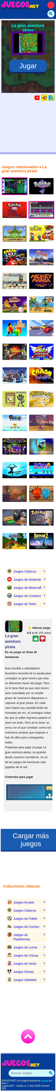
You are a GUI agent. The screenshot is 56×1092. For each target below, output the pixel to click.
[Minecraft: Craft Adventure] (14, 496)
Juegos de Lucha (25, 947)
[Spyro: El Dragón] (41, 259)
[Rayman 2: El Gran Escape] (41, 543)
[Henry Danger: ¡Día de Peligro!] (14, 354)
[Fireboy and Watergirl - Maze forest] (41, 496)
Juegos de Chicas (25, 955)
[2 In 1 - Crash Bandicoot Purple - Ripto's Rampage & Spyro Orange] (41, 377)
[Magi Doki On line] (14, 425)
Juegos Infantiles (25, 980)
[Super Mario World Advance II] (41, 235)
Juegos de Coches (26, 927)
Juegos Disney (23, 972)
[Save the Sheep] (14, 401)
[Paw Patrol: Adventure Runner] (41, 448)
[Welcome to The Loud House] (14, 283)
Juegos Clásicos (24, 571)
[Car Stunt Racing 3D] (41, 330)
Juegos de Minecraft (27, 588)
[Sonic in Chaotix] (14, 448)
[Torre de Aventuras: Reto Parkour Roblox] (14, 330)
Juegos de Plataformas (21, 937)
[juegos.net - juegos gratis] (20, 1063)
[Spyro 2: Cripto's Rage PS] (41, 425)
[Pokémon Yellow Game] (41, 401)
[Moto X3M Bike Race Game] (41, 306)
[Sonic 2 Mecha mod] (41, 354)
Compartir (54, 97)
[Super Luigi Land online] (14, 235)
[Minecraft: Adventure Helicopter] (14, 543)
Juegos (45, 1080)
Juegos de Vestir (24, 963)
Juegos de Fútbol (25, 918)
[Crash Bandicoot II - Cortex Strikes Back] (14, 259)
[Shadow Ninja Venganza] (14, 472)
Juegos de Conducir (27, 596)
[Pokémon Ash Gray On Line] (41, 519)
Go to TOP (28, 1036)
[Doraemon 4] (41, 472)
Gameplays (39, 97)
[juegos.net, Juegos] (20, 5)
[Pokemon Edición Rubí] (14, 212)
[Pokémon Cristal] (41, 188)
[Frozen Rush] (14, 377)
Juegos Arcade (23, 902)
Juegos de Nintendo (27, 579)
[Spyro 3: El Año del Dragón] (14, 306)
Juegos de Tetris (24, 604)
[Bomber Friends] (14, 519)
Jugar (28, 66)
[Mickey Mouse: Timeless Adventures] (41, 283)
